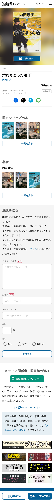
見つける (40, 4)
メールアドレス (9, 310)
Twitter (23, 100)
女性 (24, 344)
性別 (4, 339)
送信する (27, 354)
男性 (9, 344)
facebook (16, 100)
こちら (33, 249)
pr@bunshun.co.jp (27, 407)
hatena (31, 100)
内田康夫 (7, 80)
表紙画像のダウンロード (28, 379)
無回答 (40, 344)
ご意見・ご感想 (9, 261)
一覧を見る (27, 143)
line (38, 100)
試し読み (29, 59)
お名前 (5, 295)
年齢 (4, 324)
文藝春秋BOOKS (12, 4)
